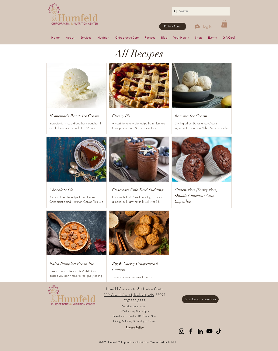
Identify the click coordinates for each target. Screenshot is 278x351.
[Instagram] (181, 331)
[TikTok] (218, 331)
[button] (224, 24)
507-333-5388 (135, 300)
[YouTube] (209, 331)
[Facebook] (191, 331)
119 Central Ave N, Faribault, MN (129, 295)
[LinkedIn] (200, 331)
